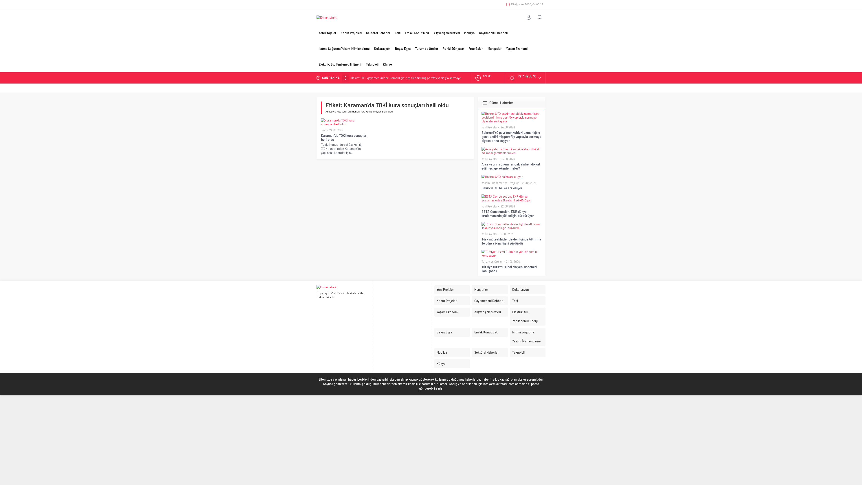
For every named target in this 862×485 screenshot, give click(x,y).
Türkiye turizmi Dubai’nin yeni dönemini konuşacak (509, 269)
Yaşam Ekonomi (517, 49)
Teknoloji (372, 64)
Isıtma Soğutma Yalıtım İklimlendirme (344, 49)
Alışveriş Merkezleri (446, 33)
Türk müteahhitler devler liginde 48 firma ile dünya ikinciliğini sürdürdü (511, 241)
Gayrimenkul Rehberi (493, 33)
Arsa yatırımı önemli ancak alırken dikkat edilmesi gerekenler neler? (511, 166)
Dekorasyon (382, 49)
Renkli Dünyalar (453, 49)
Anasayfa (330, 111)
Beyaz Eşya (403, 49)
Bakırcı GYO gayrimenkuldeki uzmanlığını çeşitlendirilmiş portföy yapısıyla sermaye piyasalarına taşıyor (511, 136)
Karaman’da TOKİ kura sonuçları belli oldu (344, 137)
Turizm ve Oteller (426, 49)
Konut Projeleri (351, 33)
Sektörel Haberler (378, 33)
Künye (387, 64)
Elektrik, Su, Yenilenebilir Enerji (340, 64)
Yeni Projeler (327, 33)
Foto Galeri (475, 49)
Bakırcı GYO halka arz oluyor (502, 188)
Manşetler (494, 49)
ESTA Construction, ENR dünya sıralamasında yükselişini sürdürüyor (508, 213)
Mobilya (469, 33)
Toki (397, 33)
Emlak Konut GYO (417, 33)
